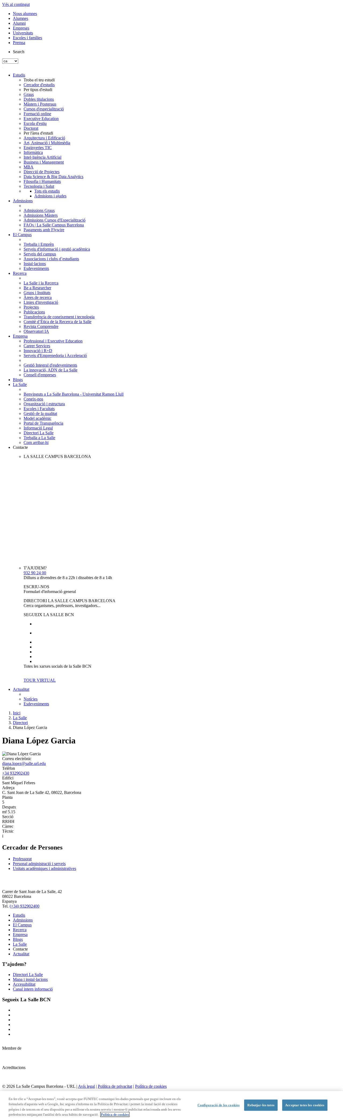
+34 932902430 (15, 773)
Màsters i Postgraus (40, 104)
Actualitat (21, 689)
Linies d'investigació (41, 302)
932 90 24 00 (35, 572)
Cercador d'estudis (39, 84)
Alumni (19, 23)
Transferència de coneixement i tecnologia (59, 317)
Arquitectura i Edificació (44, 138)
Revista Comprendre (41, 326)
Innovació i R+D (38, 350)
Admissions (23, 200)
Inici (16, 713)
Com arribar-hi (36, 442)
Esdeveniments (36, 268)
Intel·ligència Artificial (42, 157)
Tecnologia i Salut (39, 186)
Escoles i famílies (27, 37)
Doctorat (31, 128)
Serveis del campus (40, 254)
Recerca (20, 273)
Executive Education (41, 118)
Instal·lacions (35, 263)
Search (18, 51)
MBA (28, 167)
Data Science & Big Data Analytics (53, 176)
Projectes (31, 307)
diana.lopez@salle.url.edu (24, 763)
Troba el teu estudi (39, 80)
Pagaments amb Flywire (44, 229)
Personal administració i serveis (39, 863)
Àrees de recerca (38, 297)
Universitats (23, 33)
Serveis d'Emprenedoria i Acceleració (55, 355)
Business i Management (44, 162)
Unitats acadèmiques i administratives (44, 868)
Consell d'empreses (40, 375)
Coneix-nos (33, 399)
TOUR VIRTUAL (40, 680)
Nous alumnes (25, 13)
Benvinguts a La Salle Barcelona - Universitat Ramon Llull (74, 394)
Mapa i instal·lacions (30, 979)
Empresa (20, 336)
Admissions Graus (39, 210)
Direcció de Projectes (41, 171)
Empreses (21, 28)
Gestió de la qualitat (40, 413)
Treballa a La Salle (39, 437)
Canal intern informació (33, 989)
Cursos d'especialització (44, 109)
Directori (20, 722)
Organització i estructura (44, 404)
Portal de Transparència (43, 423)
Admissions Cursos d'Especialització (54, 220)
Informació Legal (38, 428)
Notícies (31, 699)
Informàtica (33, 152)
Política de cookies (151, 1086)
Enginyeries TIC (38, 147)
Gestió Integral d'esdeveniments (50, 365)
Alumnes (20, 18)
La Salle (20, 384)
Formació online (37, 113)
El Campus (22, 234)
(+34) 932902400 (24, 906)
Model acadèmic (37, 418)
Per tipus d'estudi (38, 89)
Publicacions (34, 312)
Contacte (20, 447)
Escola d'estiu (35, 123)
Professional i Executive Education (53, 341)
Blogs (18, 379)
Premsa (19, 42)
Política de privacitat (115, 1086)
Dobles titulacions (39, 99)
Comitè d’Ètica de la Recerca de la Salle (57, 321)
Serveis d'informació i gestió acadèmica (57, 249)
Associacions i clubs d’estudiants (51, 258)
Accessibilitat (24, 984)
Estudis (19, 75)
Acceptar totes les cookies (304, 1105)
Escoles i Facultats (39, 408)
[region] (171, 1105)
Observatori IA (36, 331)
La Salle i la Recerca (41, 283)
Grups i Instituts (37, 292)
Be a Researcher (37, 288)
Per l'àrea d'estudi (38, 133)
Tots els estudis (47, 191)
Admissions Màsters (41, 215)
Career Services (37, 346)
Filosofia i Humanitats (42, 181)
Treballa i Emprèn (39, 244)
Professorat (22, 859)
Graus (29, 94)
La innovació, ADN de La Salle (50, 370)
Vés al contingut (16, 4)
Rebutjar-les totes (260, 1105)
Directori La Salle (39, 433)
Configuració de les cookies (218, 1105)
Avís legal (86, 1086)
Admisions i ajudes (50, 196)
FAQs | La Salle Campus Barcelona (54, 225)
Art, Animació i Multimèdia (47, 142)
